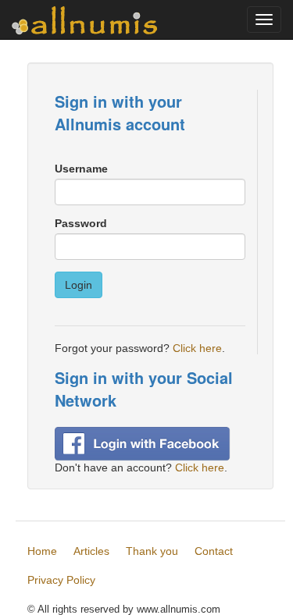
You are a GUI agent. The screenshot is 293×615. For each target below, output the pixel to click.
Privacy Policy (61, 580)
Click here (197, 348)
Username (81, 168)
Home (42, 551)
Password (81, 223)
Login (78, 285)
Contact (214, 551)
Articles (91, 551)
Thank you (152, 551)
